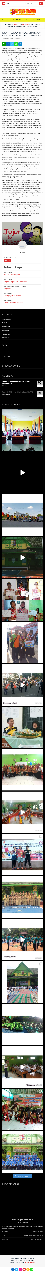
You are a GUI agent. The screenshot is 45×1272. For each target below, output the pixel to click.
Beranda (18, 24)
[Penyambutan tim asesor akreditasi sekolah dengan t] (22, 812)
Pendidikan (6, 334)
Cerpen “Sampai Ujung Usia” (14, 302)
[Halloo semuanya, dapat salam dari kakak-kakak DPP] (22, 600)
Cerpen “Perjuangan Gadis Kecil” (15, 282)
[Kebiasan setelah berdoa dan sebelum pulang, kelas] (22, 1067)
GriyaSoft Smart (30, 1262)
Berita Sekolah (7, 319)
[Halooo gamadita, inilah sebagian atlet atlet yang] (22, 854)
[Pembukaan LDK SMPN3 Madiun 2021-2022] (22, 430)
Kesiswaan (6, 330)
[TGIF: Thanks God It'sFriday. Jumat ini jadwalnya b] (22, 1024)
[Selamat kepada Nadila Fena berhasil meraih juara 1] (22, 642)
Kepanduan (6, 327)
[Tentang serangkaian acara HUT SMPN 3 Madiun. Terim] (22, 727)
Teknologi (5, 338)
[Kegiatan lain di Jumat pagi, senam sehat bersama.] (22, 939)
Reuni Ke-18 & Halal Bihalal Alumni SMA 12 (17, 392)
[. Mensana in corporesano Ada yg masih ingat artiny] (22, 515)
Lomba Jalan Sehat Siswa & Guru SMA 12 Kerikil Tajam (17, 383)
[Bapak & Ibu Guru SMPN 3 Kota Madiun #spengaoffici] (22, 1152)
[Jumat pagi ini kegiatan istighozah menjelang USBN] (22, 982)
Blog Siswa (7, 289)
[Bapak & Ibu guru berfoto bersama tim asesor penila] (22, 769)
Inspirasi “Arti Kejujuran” (12, 275)
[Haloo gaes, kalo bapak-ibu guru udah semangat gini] (22, 897)
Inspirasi (7, 260)
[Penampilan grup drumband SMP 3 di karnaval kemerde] (22, 685)
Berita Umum (6, 323)
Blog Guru (25, 24)
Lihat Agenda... (6, 386)
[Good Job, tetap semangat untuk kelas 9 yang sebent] (22, 1109)
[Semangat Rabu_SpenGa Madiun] (22, 472)
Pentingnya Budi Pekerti (12, 296)
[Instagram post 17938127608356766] (22, 557)
